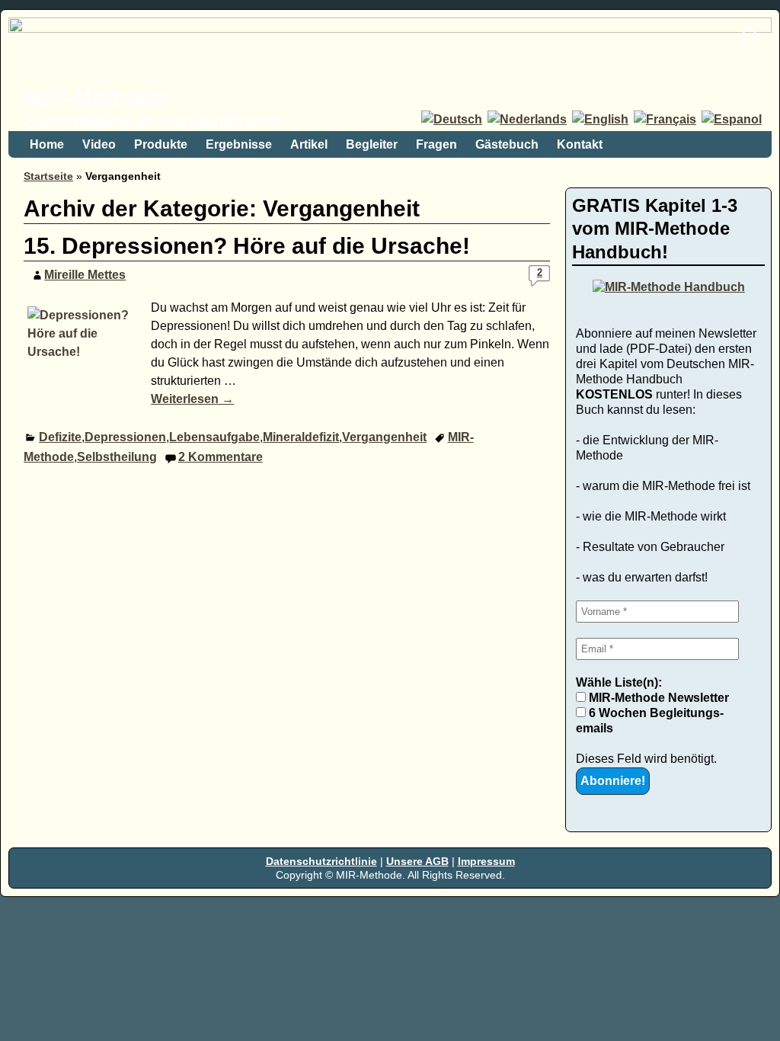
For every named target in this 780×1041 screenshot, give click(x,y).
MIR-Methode (95, 98)
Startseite (48, 176)
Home (47, 144)
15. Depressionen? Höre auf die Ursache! (247, 245)
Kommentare (220, 456)
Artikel (309, 144)
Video (99, 144)
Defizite (60, 437)
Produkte (160, 144)
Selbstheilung (117, 456)
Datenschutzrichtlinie (321, 861)
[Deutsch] (452, 119)
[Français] (666, 119)
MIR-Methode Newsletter (657, 697)
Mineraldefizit (301, 437)
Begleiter (372, 144)
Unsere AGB (417, 861)
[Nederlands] (528, 119)
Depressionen (125, 437)
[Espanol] (733, 119)
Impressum (486, 861)
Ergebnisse (239, 144)
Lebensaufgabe (214, 437)
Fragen (436, 144)
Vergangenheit (384, 437)
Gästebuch (507, 144)
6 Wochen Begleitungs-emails (650, 720)
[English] (601, 119)
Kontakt (580, 144)
